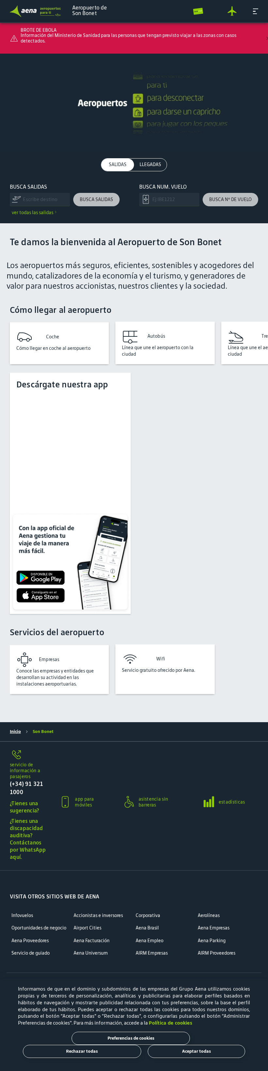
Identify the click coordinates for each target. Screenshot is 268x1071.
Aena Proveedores (30, 941)
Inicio (15, 731)
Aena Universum (91, 953)
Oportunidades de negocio (38, 928)
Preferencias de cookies (131, 1038)
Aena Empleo (149, 941)
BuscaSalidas (28, 187)
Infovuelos (22, 915)
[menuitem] (134, 103)
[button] (255, 11)
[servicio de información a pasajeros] (28, 755)
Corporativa (148, 915)
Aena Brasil (147, 928)
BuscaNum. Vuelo (163, 187)
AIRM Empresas (152, 953)
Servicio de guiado (30, 953)
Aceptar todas (196, 1051)
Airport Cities (87, 928)
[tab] (117, 165)
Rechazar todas (82, 1051)
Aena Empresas (213, 928)
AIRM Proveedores (216, 953)
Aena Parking (212, 941)
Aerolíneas (209, 915)
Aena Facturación (91, 941)
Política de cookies (170, 1023)
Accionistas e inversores (98, 915)
